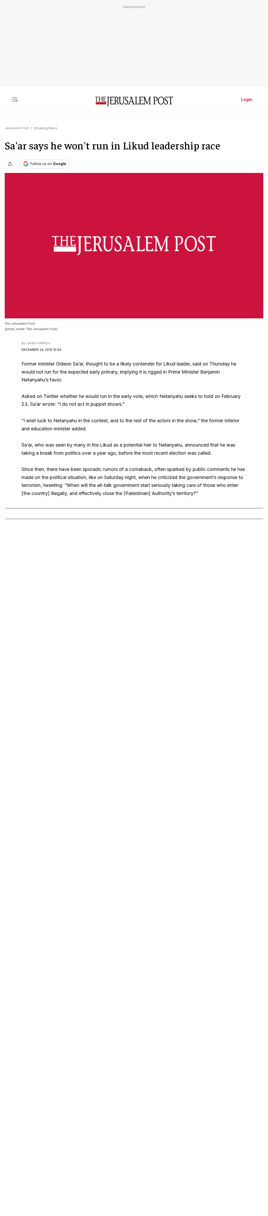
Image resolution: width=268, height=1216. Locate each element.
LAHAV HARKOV (38, 343)
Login (246, 99)
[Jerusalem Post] (134, 101)
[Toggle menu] (14, 99)
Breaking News (45, 128)
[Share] (10, 164)
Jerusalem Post (17, 128)
